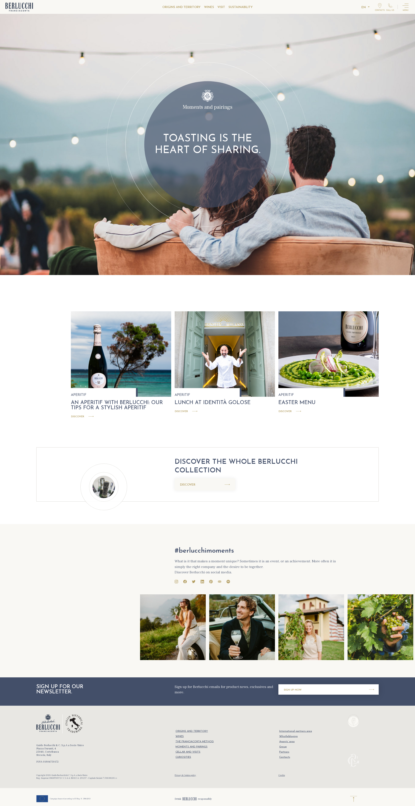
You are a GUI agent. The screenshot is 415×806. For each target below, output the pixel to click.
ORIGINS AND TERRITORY (181, 7)
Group (283, 746)
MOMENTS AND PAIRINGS (192, 746)
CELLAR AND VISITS (188, 752)
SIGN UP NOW (293, 690)
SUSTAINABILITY (240, 7)
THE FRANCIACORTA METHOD (195, 741)
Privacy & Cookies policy (185, 775)
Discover (77, 416)
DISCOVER (187, 484)
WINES (209, 7)
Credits (281, 775)
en (363, 7)
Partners (284, 752)
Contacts (284, 757)
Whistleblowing (288, 736)
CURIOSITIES (183, 757)
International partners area (295, 731)
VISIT (221, 7)
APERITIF (78, 395)
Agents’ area (287, 741)
